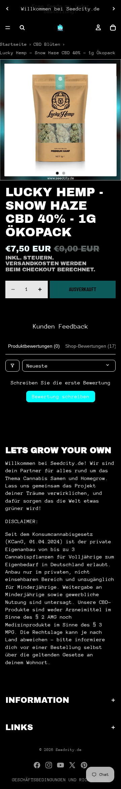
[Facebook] (37, 765)
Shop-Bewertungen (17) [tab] (90, 346)
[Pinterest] (84, 765)
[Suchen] (22, 27)
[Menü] (7, 27)
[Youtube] (60, 765)
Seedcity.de (69, 750)
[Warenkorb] (113, 27)
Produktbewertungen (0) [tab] (34, 346)
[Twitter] (72, 765)
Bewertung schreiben (60, 396)
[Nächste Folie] (113, 8)
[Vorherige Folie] (7, 8)
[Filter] (12, 366)
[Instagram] (49, 765)
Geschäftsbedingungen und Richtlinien (60, 779)
